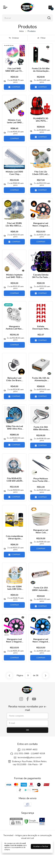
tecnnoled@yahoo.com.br (29, 757)
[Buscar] (48, 18)
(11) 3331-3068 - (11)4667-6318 (29, 753)
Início (21, 31)
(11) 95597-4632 (29, 749)
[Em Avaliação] (42, 822)
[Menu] (6, 7)
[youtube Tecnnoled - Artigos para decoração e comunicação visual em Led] (34, 699)
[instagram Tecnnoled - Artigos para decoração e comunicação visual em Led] (21, 699)
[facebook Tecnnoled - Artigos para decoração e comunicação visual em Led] (27, 699)
